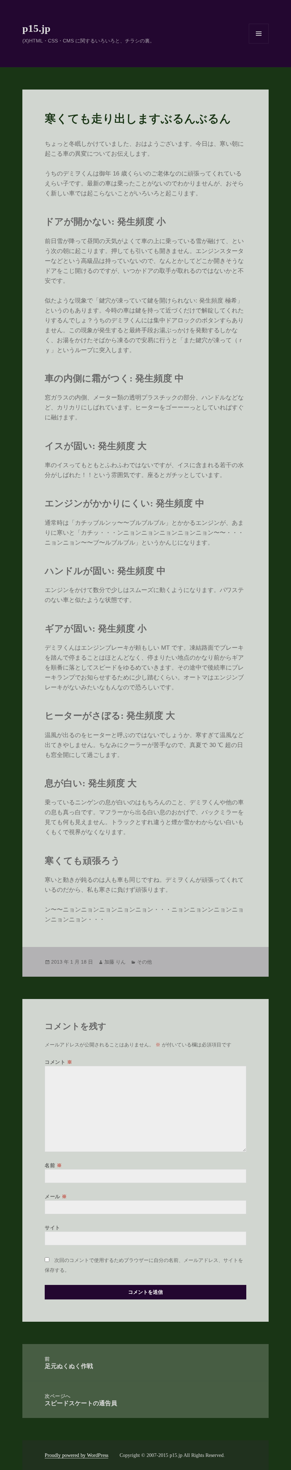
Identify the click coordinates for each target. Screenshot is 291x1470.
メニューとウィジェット (258, 43)
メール (56, 1196)
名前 (53, 1165)
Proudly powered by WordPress (76, 1455)
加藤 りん (115, 962)
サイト (52, 1227)
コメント (58, 1062)
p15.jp (36, 28)
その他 (144, 962)
